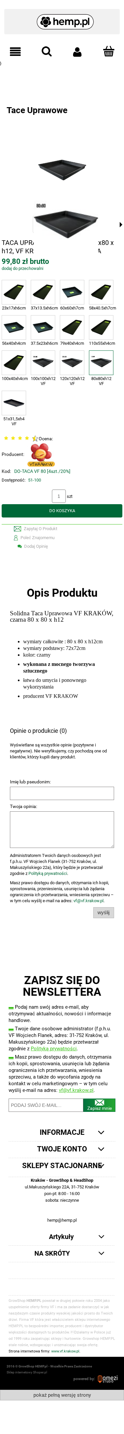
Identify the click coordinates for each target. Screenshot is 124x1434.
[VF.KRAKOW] (41, 454)
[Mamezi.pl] (107, 1378)
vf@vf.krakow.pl (88, 900)
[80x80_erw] (65, 224)
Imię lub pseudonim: (30, 781)
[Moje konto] (77, 52)
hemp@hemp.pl (62, 1220)
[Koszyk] (108, 51)
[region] (62, 77)
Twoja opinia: (23, 806)
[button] (15, 52)
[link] (62, 77)
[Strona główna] (62, 19)
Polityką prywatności (47, 873)
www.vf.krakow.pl (65, 1351)
